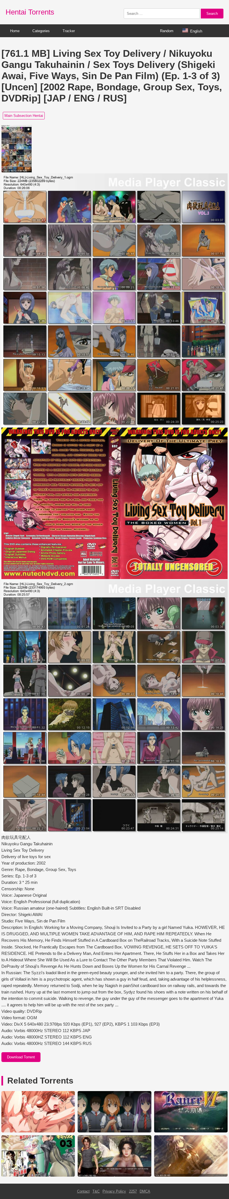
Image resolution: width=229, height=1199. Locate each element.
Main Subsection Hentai (23, 116)
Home (15, 31)
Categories (41, 31)
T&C (96, 1191)
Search (212, 13)
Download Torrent (21, 1057)
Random (166, 31)
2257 (133, 1191)
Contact (83, 1191)
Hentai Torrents (30, 12)
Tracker (69, 31)
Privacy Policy (114, 1191)
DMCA (145, 1191)
